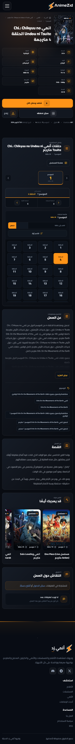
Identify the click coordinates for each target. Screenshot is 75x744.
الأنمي (38, 18)
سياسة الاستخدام (65, 721)
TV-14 (63, 72)
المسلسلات (68, 691)
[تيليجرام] (61, 671)
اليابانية (26, 53)
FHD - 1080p (60, 82)
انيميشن (25, 63)
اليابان (62, 63)
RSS (71, 726)
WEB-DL (26, 72)
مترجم (27, 82)
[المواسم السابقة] (67, 178)
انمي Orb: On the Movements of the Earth (52, 400)
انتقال (12, 225)
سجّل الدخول (39, 586)
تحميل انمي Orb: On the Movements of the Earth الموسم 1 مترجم (43, 422)
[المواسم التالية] (8, 178)
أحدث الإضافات (66, 702)
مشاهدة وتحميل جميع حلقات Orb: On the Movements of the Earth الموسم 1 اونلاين (39, 415)
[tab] (50, 178)
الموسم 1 (48, 21)
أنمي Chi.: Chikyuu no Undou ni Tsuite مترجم (20, 18)
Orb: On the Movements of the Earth (54, 407)
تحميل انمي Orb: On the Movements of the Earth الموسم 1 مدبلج (43, 428)
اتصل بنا (69, 716)
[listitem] (61, 246)
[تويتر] (69, 671)
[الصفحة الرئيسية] (60, 6)
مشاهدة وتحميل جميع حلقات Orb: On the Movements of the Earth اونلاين (40, 394)
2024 (63, 53)
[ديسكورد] (53, 671)
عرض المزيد (62, 375)
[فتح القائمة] (7, 6)
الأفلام (70, 687)
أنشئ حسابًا (25, 586)
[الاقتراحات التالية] (9, 533)
